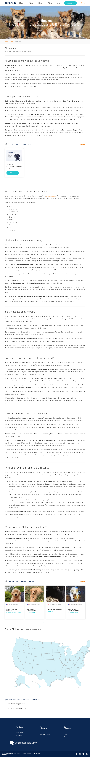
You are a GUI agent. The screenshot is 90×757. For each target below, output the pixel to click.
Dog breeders (19, 732)
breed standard (51, 196)
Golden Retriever (11, 612)
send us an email (29, 743)
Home (65, 734)
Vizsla (19, 612)
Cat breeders (19, 735)
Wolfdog (50, 611)
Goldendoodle (31, 612)
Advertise (70, 3)
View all (83, 144)
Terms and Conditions (22, 753)
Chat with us (21, 743)
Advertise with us (45, 734)
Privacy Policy (32, 753)
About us (66, 737)
